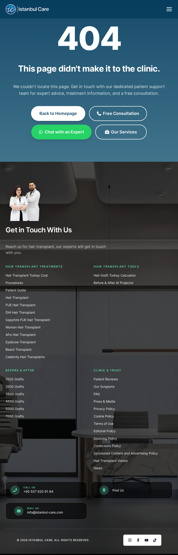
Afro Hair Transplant (21, 335)
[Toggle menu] (169, 9)
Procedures (14, 283)
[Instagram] (130, 540)
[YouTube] (146, 540)
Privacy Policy (104, 409)
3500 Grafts (15, 394)
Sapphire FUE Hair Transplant (28, 320)
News (98, 468)
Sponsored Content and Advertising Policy (126, 453)
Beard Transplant (19, 349)
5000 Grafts (15, 409)
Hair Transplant (17, 298)
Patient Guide (16, 290)
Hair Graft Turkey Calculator (115, 275)
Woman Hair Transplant (23, 327)
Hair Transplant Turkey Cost (27, 275)
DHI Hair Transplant (20, 312)
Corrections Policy (107, 446)
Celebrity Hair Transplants (25, 357)
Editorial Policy (105, 431)
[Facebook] (138, 540)
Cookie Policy (104, 416)
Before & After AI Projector (114, 283)
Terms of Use (104, 424)
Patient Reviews (106, 379)
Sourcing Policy (105, 438)
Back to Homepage (58, 113)
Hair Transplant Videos (111, 461)
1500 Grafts (15, 379)
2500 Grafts (15, 386)
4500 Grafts (15, 401)
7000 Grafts (15, 416)
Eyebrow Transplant (21, 342)
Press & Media (104, 401)
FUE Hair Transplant (20, 305)
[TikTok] (155, 540)
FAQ (97, 394)
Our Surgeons (104, 386)
